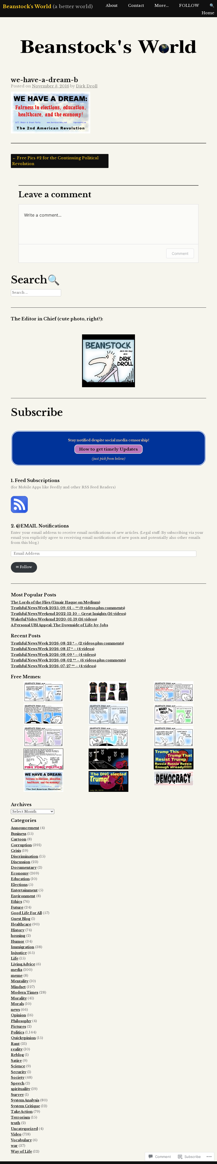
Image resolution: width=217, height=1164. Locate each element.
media (16, 970)
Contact (136, 5)
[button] (43, 692)
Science (18, 1066)
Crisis (16, 851)
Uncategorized (24, 1129)
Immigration (22, 947)
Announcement (25, 828)
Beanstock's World (27, 6)
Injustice (19, 953)
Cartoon (18, 839)
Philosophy (21, 1021)
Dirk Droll (86, 86)
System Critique (25, 1106)
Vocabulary (21, 1140)
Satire (16, 1061)
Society (17, 1077)
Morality (19, 998)
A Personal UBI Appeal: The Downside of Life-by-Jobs (59, 625)
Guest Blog (20, 919)
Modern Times (24, 992)
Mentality (19, 981)
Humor (17, 941)
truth (15, 1123)
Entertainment (24, 890)
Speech (17, 1083)
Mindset (18, 987)
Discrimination (24, 856)
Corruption (21, 845)
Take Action (22, 1112)
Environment (23, 896)
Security (18, 1072)
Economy (20, 873)
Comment (180, 253)
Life (14, 958)
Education (20, 879)
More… (162, 5)
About (111, 5)
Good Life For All (26, 913)
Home (208, 13)
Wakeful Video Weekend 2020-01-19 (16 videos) (54, 619)
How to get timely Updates (108, 449)
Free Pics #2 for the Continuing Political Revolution (55, 161)
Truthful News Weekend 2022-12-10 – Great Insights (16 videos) (68, 614)
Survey (17, 1095)
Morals (17, 1004)
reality (16, 1049)
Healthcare (21, 924)
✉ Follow (24, 567)
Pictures (18, 1027)
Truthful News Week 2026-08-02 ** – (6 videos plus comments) (68, 660)
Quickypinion (23, 1038)
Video (16, 1134)
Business (18, 834)
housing (18, 936)
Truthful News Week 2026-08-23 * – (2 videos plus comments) (67, 643)
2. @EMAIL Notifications (40, 526)
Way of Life (21, 1151)
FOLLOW (189, 5)
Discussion (20, 862)
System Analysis (25, 1100)
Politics (17, 1032)
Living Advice (23, 964)
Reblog (17, 1055)
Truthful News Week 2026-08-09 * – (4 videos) (53, 655)
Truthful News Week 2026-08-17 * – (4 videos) (52, 649)
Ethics (16, 902)
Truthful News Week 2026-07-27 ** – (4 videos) (53, 666)
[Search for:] (36, 292)
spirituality (20, 1089)
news (15, 1010)
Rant (15, 1044)
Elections (19, 885)
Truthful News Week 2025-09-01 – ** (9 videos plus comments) (68, 608)
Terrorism (20, 1117)
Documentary (24, 868)
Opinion (18, 1015)
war (14, 1146)
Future (17, 907)
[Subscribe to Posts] (19, 512)
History (17, 930)
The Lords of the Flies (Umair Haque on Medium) (55, 602)
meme (16, 976)
